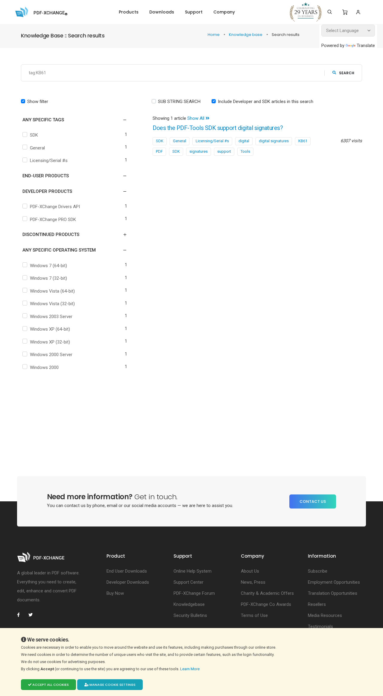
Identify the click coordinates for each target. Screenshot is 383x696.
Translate (366, 45)
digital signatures (274, 141)
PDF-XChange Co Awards (266, 604)
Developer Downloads (128, 582)
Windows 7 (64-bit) (48, 265)
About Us (250, 571)
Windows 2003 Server (51, 316)
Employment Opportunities (334, 582)
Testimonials (320, 626)
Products (129, 12)
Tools (245, 151)
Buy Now (115, 593)
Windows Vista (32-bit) (52, 303)
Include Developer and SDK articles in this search (265, 101)
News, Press (253, 582)
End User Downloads (127, 571)
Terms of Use (254, 615)
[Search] (329, 12)
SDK (34, 135)
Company (224, 12)
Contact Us (313, 501)
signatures (198, 151)
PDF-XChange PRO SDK (53, 219)
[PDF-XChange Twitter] (32, 614)
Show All (196, 118)
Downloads (161, 12)
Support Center (188, 582)
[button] (71, 119)
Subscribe (317, 571)
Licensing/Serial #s (49, 160)
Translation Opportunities (332, 593)
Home (214, 34)
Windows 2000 (44, 367)
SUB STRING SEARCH (179, 101)
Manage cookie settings (112, 684)
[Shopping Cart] (344, 12)
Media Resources (325, 615)
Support (194, 12)
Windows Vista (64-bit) (52, 291)
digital (243, 141)
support (224, 151)
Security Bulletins (190, 615)
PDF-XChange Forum (194, 593)
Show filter (37, 101)
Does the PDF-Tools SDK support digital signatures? (218, 128)
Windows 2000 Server (51, 354)
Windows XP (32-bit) (50, 342)
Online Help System (193, 571)
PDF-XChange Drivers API (55, 206)
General (37, 148)
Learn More (190, 669)
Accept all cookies (50, 684)
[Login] (358, 12)
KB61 (302, 141)
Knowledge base (246, 34)
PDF (159, 151)
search (346, 72)
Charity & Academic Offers (267, 593)
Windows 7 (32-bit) (48, 278)
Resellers (317, 604)
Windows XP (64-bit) (50, 329)
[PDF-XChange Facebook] (21, 614)
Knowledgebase (189, 604)
